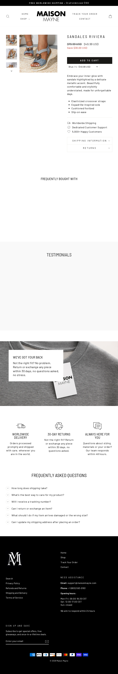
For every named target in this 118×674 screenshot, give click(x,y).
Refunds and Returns (16, 588)
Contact (85, 19)
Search (9, 578)
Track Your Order (85, 14)
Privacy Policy (13, 583)
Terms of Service (14, 597)
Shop (24, 19)
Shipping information (89, 140)
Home (25, 14)
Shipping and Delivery (16, 593)
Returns (89, 148)
